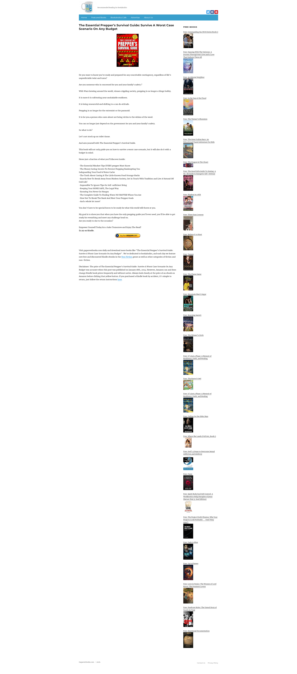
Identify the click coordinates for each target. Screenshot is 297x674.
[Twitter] (208, 12)
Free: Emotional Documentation (196, 631)
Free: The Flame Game (192, 274)
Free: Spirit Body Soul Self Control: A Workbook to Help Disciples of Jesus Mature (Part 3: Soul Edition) (198, 496)
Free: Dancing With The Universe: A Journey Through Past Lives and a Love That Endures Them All (198, 54)
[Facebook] (212, 12)
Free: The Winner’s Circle (193, 335)
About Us (148, 17)
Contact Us (201, 663)
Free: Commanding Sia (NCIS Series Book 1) (200, 32)
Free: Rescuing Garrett (192, 315)
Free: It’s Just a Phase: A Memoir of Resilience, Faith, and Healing (197, 357)
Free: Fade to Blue (190, 542)
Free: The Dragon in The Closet (195, 162)
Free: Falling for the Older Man (195, 416)
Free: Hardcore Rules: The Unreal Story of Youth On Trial (200, 608)
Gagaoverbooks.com (86, 662)
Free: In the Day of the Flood (194, 98)
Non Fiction (126, 257)
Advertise (135, 17)
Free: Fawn (187, 474)
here (120, 279)
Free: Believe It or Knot (192, 234)
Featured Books (98, 17)
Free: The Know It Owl (192, 379)
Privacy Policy (213, 663)
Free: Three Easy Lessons (193, 215)
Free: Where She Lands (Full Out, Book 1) (199, 436)
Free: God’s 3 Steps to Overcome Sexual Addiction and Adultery (199, 452)
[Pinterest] (216, 12)
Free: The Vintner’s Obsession (195, 119)
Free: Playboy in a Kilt (192, 195)
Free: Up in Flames (190, 563)
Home (84, 17)
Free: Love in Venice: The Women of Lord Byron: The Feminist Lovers (199, 585)
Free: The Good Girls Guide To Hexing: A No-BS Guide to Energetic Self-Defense (199, 172)
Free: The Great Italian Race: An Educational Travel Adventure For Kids (199, 140)
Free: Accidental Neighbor (193, 77)
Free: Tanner (188, 254)
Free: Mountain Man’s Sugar (194, 294)
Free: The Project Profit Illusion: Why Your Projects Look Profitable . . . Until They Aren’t (200, 519)
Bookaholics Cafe (118, 17)
